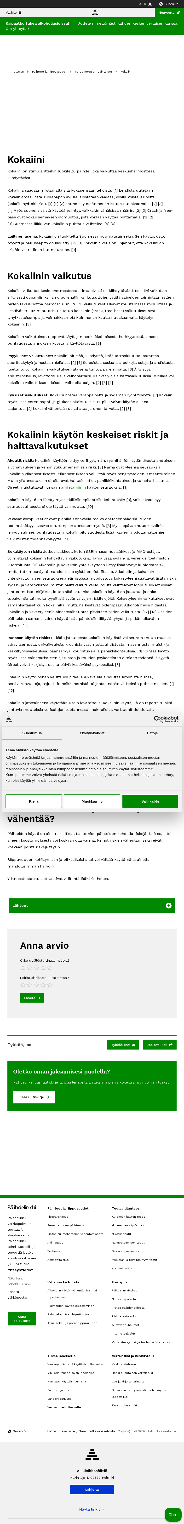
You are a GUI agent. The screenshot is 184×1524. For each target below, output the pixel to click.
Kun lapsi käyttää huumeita (66, 1381)
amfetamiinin (73, 487)
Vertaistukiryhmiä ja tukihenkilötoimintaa (141, 1342)
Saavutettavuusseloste (97, 1431)
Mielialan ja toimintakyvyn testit (134, 1259)
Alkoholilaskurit (123, 1268)
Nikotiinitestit (121, 1234)
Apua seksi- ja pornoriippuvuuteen (72, 1323)
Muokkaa (89, 801)
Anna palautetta (21, 1319)
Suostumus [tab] (32, 733)
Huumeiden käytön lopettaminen (70, 1305)
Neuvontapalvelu (124, 1299)
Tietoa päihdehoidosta (128, 1307)
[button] (173, 1515)
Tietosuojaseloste (60, 1431)
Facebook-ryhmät (124, 1405)
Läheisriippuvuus (59, 1398)
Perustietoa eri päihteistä (93, 71)
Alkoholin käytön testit (128, 1216)
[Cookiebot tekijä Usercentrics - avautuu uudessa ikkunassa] (157, 719)
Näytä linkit (89, 1509)
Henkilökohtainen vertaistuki (132, 1373)
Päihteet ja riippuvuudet (49, 71)
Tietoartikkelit (57, 1216)
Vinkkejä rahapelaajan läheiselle (70, 1373)
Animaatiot (55, 1242)
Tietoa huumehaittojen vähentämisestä (75, 1234)
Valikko (11, 12)
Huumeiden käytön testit (129, 1225)
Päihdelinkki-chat (124, 1290)
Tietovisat (54, 1251)
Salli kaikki (150, 801)
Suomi (170, 4)
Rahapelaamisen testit (128, 1242)
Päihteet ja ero (58, 1390)
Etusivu (19, 71)
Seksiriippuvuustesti (126, 1251)
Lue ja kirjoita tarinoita (128, 1381)
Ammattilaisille (58, 1259)
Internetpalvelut (123, 1333)
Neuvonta (166, 12)
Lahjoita (92, 1489)
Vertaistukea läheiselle (64, 1407)
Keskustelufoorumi (125, 1364)
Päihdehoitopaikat (125, 1316)
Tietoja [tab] (152, 733)
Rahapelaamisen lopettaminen (69, 1314)
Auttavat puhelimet (125, 1325)
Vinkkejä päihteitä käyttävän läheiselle (75, 1364)
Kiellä (33, 801)
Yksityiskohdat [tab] (92, 733)
